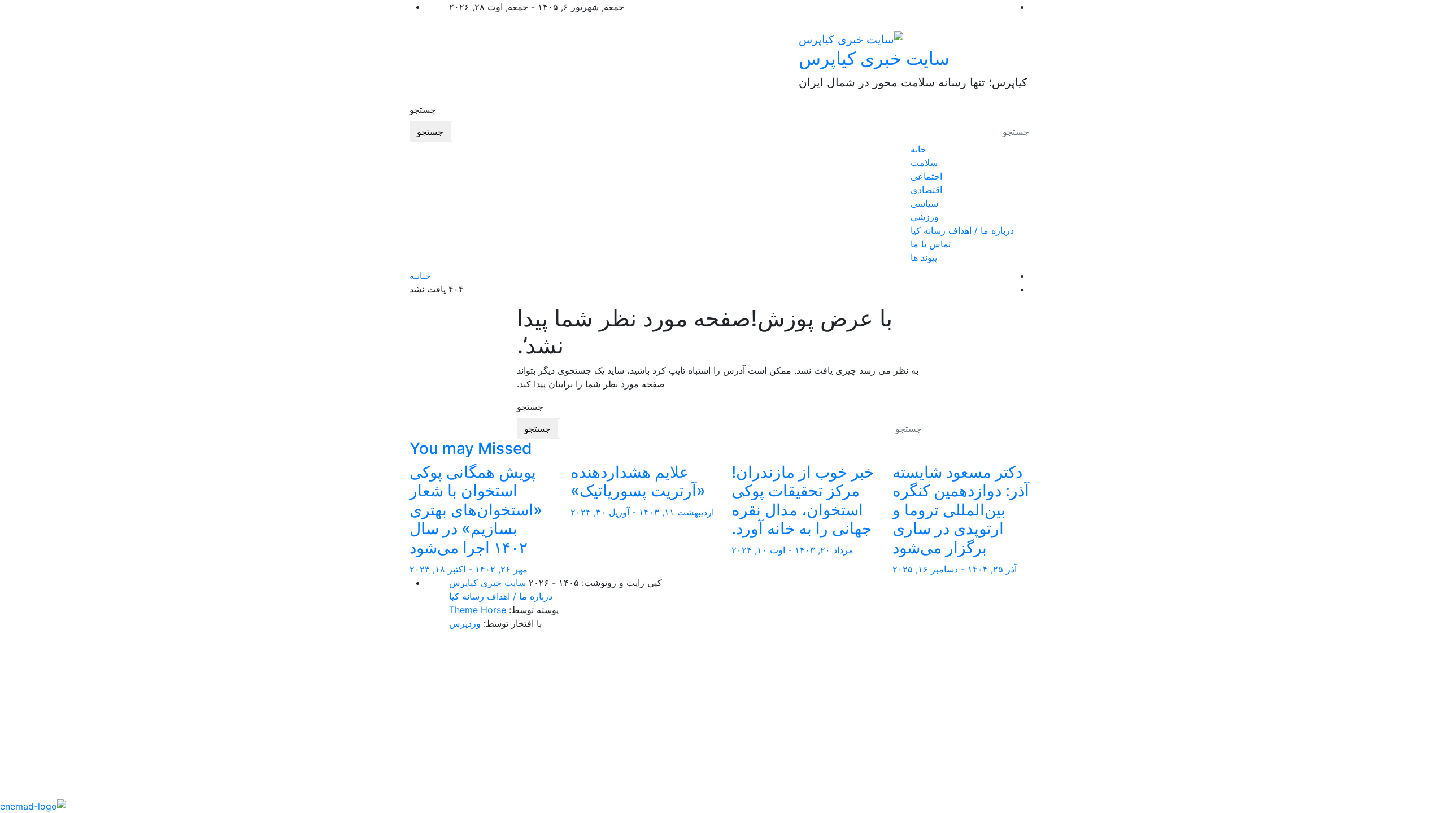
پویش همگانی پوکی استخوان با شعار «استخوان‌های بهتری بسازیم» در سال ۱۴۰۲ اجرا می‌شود (476, 509)
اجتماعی (926, 176)
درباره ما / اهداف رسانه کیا (962, 230)
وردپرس (465, 623)
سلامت (924, 162)
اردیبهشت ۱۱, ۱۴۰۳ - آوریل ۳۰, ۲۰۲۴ (642, 512)
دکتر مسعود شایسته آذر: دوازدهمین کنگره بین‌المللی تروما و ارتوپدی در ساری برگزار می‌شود (960, 509)
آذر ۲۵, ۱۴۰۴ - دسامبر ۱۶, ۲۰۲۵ (954, 569)
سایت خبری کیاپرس (874, 58)
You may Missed (471, 448)
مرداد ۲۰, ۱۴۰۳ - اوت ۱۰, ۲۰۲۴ (792, 550)
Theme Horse (477, 609)
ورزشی (925, 216)
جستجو (423, 109)
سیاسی (924, 203)
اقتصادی (926, 189)
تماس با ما (931, 244)
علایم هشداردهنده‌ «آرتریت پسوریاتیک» (637, 481)
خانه (918, 149)
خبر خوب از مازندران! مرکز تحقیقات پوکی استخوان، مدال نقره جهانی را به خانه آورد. (802, 500)
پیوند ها (924, 257)
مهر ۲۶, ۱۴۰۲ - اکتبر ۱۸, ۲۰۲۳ (469, 569)
